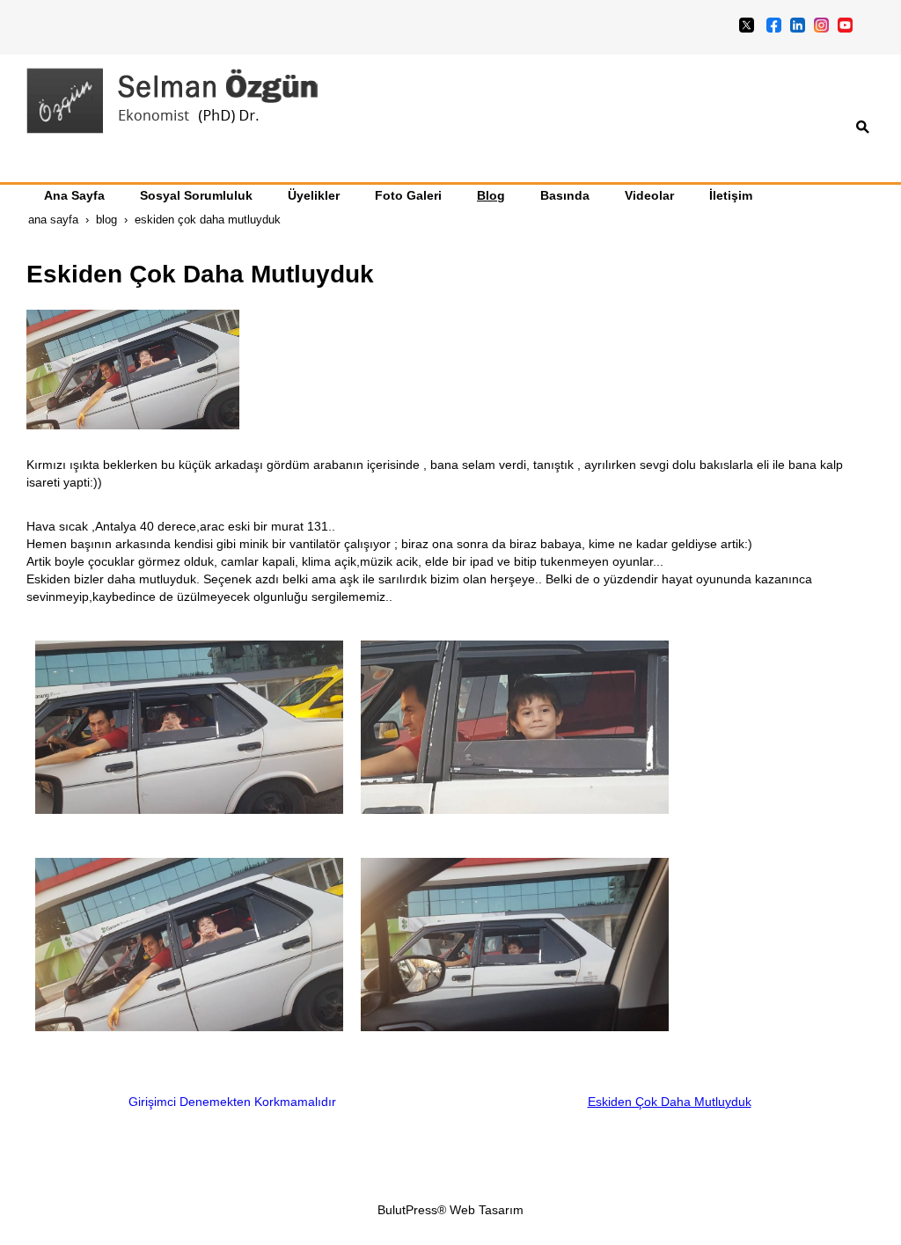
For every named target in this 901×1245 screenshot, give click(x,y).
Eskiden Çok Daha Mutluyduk (669, 1102)
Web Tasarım (487, 1210)
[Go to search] (863, 126)
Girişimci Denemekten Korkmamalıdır (232, 1102)
